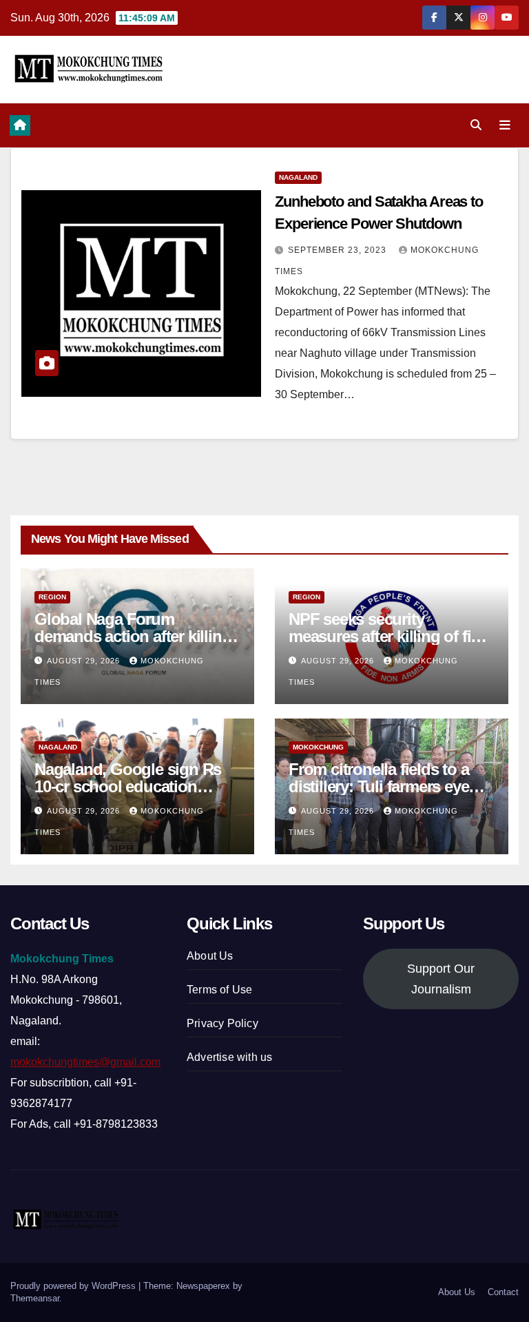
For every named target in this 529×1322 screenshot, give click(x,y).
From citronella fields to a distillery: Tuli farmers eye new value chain (379, 786)
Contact (503, 1292)
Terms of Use (219, 989)
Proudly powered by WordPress (74, 1286)
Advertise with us (229, 1057)
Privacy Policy (222, 1023)
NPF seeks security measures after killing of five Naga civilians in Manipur (388, 636)
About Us (210, 956)
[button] (475, 125)
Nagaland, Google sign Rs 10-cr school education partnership (127, 786)
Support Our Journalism (441, 979)
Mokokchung (318, 747)
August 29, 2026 (85, 661)
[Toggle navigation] (505, 125)
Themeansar (34, 1298)
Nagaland (298, 177)
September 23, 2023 (338, 250)
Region (52, 597)
